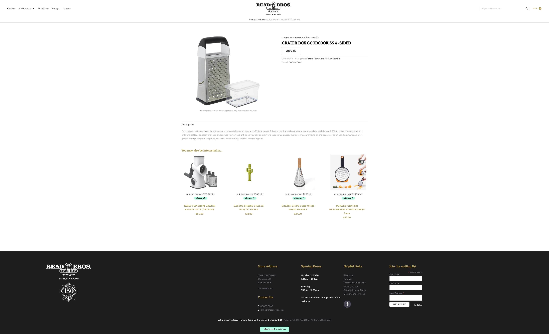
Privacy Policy (351, 286)
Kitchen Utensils (310, 37)
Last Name (394, 283)
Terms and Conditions (355, 282)
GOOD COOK (295, 62)
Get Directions (265, 288)
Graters (285, 37)
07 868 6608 (266, 306)
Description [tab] (188, 124)
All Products (25, 8)
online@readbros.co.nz (272, 310)
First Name (394, 274)
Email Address (396, 293)
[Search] (527, 8)
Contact (348, 279)
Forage (55, 8)
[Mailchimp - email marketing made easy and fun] (418, 307)
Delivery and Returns (354, 294)
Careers (66, 8)
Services (11, 8)
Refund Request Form (355, 290)
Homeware (295, 37)
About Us (348, 275)
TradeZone (43, 8)
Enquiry (291, 51)
